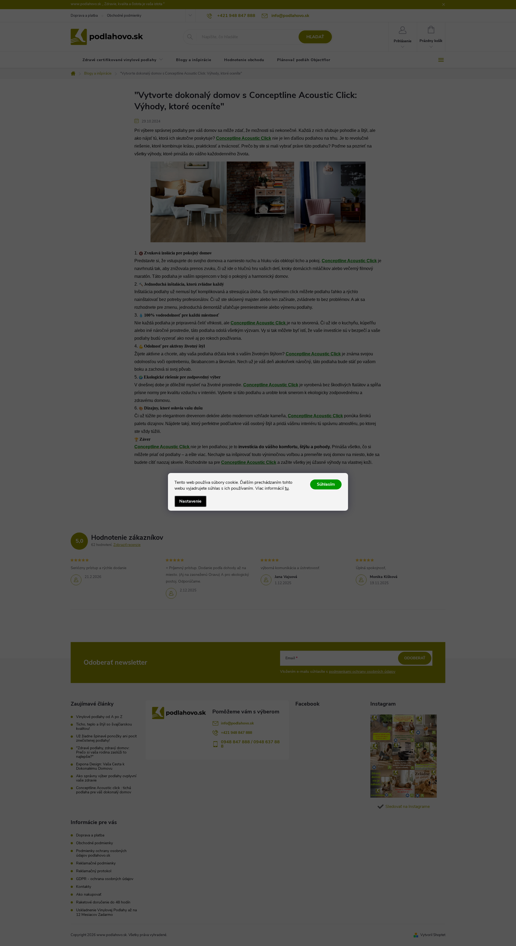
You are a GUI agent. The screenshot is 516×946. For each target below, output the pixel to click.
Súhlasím (326, 484)
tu (287, 488)
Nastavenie (190, 501)
